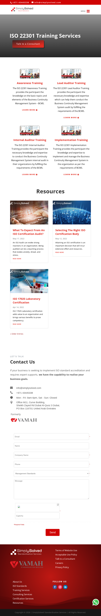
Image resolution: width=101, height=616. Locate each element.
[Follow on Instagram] (60, 587)
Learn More (28, 110)
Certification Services (23, 598)
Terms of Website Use (66, 550)
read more (17, 258)
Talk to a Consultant (28, 44)
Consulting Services (22, 594)
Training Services (21, 590)
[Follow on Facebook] (55, 587)
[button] (83, 11)
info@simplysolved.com (28, 388)
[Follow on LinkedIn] (65, 587)
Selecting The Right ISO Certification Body (70, 232)
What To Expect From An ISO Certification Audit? (29, 232)
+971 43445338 (24, 393)
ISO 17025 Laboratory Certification (26, 300)
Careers (59, 563)
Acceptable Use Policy (66, 554)
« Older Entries (16, 334)
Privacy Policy (62, 567)
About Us (17, 581)
